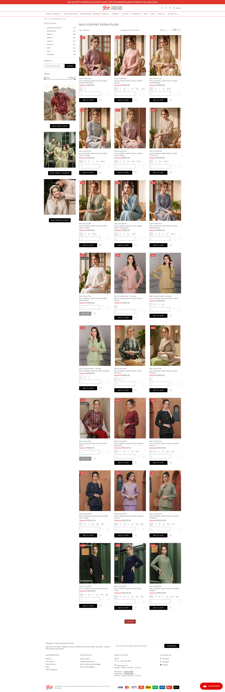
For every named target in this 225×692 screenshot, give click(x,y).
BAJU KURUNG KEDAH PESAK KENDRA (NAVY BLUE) (93, 517)
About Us (49, 659)
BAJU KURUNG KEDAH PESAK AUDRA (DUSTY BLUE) (93, 154)
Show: (162, 30)
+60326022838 (129, 674)
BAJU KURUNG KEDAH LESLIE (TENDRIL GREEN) (164, 589)
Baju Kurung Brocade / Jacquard (125, 296)
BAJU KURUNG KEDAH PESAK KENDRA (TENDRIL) (163, 517)
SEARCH (70, 66)
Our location (50, 661)
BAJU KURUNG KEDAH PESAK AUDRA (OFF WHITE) (93, 299)
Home (45, 18)
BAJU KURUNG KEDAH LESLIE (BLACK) (93, 588)
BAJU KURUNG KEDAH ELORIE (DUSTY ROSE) (128, 299)
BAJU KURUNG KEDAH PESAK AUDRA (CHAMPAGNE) (163, 82)
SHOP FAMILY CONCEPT (59, 173)
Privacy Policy (85, 659)
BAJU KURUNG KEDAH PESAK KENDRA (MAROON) (128, 444)
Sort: (80, 30)
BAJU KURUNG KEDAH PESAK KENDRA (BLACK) (163, 444)
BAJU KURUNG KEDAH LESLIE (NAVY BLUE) (128, 589)
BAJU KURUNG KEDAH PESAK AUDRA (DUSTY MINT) (93, 227)
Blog (47, 667)
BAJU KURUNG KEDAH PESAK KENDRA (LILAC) (128, 517)
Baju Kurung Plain (85, 78)
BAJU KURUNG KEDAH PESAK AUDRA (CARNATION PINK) (93, 82)
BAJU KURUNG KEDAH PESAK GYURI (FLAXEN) (128, 372)
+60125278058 (128, 672)
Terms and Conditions (87, 667)
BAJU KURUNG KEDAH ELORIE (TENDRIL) (94, 371)
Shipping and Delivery (87, 661)
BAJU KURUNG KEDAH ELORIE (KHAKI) (163, 298)
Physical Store (51, 664)
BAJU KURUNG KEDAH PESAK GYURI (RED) (93, 444)
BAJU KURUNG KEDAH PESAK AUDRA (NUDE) (128, 82)
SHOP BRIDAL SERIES (60, 220)
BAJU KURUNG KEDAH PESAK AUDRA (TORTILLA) (163, 154)
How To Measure (51, 670)
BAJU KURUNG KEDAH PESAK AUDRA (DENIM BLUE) (163, 227)
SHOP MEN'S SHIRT (60, 126)
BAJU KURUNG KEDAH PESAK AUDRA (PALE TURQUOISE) (128, 227)
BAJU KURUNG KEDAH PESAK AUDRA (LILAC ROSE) (128, 154)
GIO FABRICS (112, 8)
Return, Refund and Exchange (90, 664)
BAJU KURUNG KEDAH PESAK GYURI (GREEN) (163, 372)
